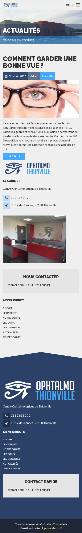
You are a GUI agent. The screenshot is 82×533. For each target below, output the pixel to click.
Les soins (9, 322)
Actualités (10, 332)
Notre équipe (11, 317)
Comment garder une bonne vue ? (39, 62)
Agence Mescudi (52, 528)
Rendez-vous (11, 337)
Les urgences (12, 327)
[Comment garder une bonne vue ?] (41, 99)
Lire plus (13, 156)
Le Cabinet (10, 313)
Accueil (8, 308)
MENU (69, 4)
